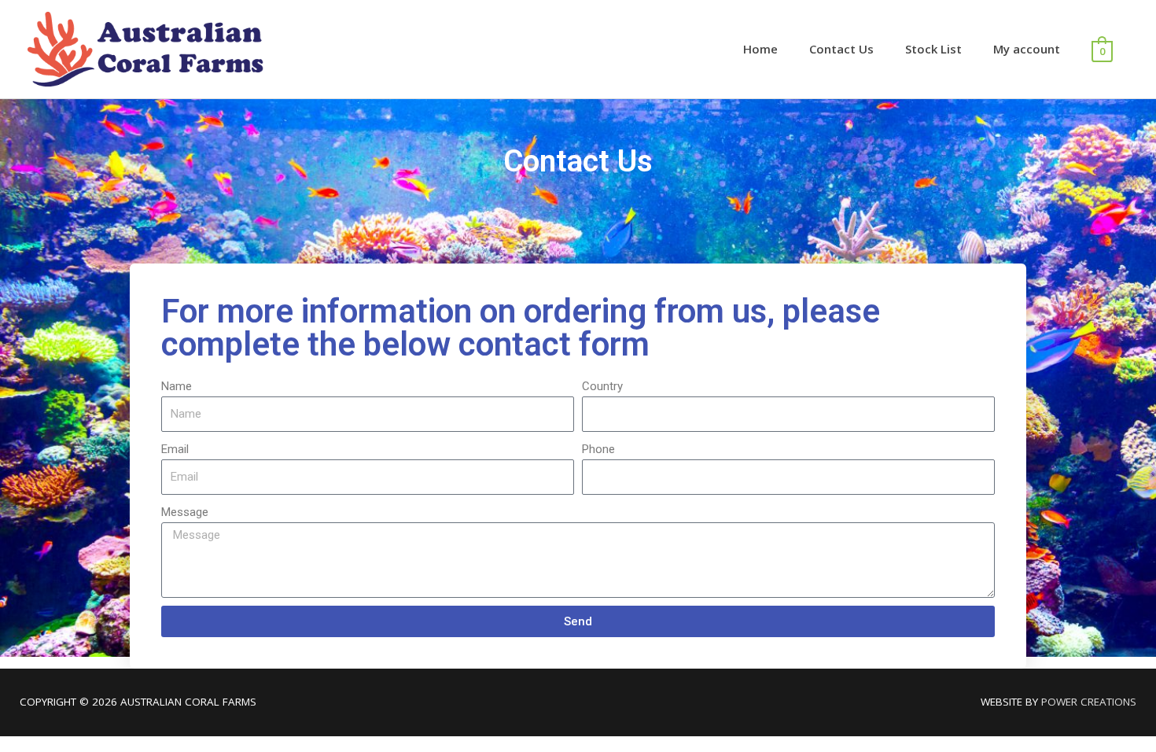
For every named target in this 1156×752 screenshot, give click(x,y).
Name (176, 386)
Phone (598, 449)
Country (602, 386)
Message (184, 512)
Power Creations (1088, 702)
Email (175, 449)
